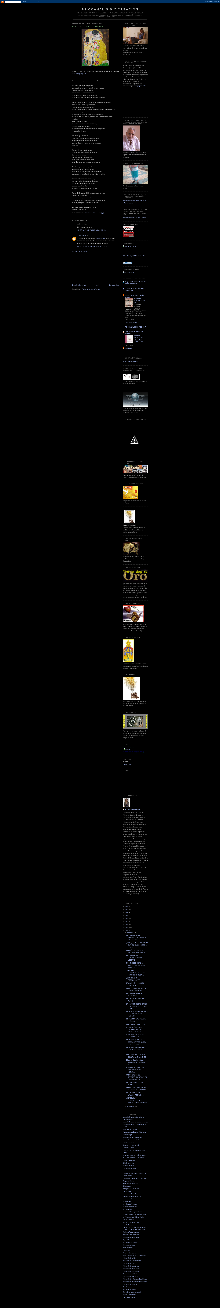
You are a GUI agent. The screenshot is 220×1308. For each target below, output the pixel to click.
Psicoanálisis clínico (129, 1258)
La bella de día (127, 1201)
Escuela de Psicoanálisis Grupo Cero (135, 1178)
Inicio (97, 285)
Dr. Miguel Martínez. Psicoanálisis (134, 1158)
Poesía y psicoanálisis (130, 362)
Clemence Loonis (128, 1148)
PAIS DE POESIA (131, 322)
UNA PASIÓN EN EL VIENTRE (136, 1024)
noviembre (130, 1106)
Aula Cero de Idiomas (130, 1129)
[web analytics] (126, 762)
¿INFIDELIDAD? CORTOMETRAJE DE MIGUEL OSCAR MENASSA (136, 1100)
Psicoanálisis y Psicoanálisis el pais (135, 1282)
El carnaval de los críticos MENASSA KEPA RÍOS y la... (135, 1062)
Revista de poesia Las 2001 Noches (135, 217)
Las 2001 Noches (128, 1220)
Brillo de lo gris (127, 1135)
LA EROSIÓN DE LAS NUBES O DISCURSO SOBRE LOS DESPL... (136, 1006)
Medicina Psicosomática (131, 1232)
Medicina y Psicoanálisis (131, 1235)
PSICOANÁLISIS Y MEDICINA (135, 327)
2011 (127, 921)
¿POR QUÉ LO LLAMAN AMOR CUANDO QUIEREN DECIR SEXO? (137, 945)
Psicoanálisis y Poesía (130, 1276)
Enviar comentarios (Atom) (91, 289)
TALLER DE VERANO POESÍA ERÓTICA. (139, 300)
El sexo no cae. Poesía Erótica (133, 1171)
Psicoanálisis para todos (131, 1266)
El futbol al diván (128, 1165)
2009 (127, 927)
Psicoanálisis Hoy (129, 1263)
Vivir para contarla (129, 1297)
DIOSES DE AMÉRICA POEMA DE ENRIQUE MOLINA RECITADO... (136, 1014)
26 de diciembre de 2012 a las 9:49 (93, 246)
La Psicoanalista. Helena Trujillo (133, 1217)
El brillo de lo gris (128, 1163)
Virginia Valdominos (129, 1295)
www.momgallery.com (79, 74)
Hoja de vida (127, 1186)
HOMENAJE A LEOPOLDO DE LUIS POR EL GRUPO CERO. (136, 1049)
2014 (127, 912)
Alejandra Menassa (132, 809)
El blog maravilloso (129, 1160)
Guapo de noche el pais (130, 1183)
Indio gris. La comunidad (131, 1189)
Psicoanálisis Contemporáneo (132, 1261)
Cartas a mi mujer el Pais (131, 1145)
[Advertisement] (89, 268)
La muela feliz (127, 1209)
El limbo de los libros (129, 1168)
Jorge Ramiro (81, 235)
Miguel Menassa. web (130, 1242)
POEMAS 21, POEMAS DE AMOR (134, 256)
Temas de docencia (129, 1289)
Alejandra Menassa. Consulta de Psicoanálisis (135, 283)
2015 (127, 909)
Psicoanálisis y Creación (110, 9)
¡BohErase (128, 348)
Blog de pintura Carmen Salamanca (134, 1132)
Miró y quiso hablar (129, 1245)
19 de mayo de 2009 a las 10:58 (91, 230)
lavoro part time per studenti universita (133, 751)
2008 (127, 930)
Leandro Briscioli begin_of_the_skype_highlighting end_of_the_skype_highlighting (135, 1227)
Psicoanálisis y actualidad (131, 1268)
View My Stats (127, 764)
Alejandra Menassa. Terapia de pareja (135, 1122)
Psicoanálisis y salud (130, 1284)
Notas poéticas (128, 1248)
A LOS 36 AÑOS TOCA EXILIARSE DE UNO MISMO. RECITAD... (134, 1029)
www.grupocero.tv (140, 86)
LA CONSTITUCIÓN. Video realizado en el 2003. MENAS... (135, 1070)
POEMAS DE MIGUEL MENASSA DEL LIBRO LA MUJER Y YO (136, 937)
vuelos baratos (100, 238)
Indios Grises (127, 1191)
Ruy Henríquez (127, 1287)
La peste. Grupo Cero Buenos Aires (134, 1214)
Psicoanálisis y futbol (130, 1274)
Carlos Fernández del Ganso (132, 1137)
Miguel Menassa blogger (131, 1237)
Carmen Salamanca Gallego (132, 1140)
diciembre (130, 933)
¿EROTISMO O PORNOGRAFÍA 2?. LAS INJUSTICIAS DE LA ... (135, 973)
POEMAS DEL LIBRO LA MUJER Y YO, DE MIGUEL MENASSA (136, 965)
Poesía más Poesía (129, 1253)
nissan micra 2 (140, 753)
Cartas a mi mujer (128, 1142)
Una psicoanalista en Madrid (132, 1292)
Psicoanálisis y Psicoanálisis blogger (135, 1279)
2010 (127, 924)
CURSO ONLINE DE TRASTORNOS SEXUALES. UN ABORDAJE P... (136, 1077)
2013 (127, 915)
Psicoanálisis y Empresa (131, 1271)
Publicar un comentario (79, 251)
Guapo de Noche (128, 1181)
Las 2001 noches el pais (131, 1222)
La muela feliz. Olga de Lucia (132, 1212)
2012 (127, 918)
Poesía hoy (126, 1250)
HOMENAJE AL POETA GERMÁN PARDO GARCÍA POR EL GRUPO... (136, 1042)
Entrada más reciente (79, 285)
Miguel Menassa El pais (131, 1240)
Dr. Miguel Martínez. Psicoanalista (134, 1155)
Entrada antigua (114, 285)
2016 (127, 906)
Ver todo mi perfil (130, 897)
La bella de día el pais (130, 1204)
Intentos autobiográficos (131, 1194)
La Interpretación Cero (130, 1207)
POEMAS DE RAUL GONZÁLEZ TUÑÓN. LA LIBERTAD (135, 958)
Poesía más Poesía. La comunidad (134, 1255)
